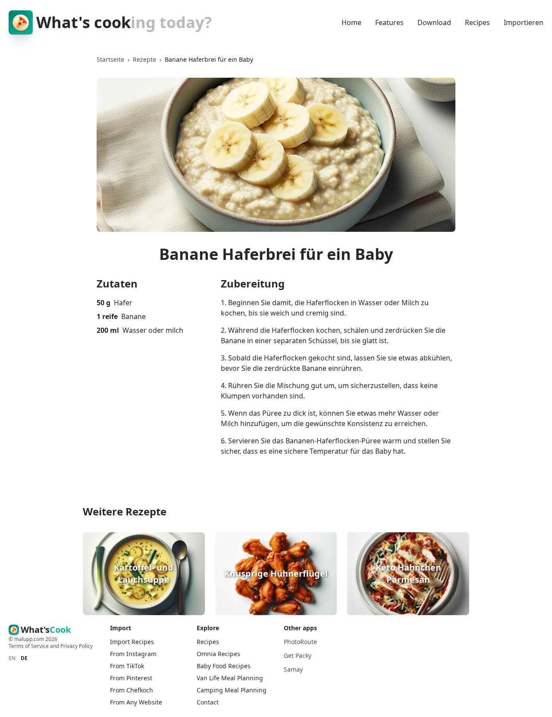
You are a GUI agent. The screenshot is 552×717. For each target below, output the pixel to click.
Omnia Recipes (218, 654)
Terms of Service (29, 646)
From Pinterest (131, 678)
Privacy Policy (76, 646)
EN (12, 658)
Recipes (477, 22)
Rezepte (144, 59)
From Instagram (133, 654)
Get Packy (297, 655)
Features (389, 22)
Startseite (110, 59)
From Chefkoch (131, 690)
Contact (208, 702)
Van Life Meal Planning (230, 678)
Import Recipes (132, 642)
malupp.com (29, 639)
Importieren (523, 22)
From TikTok (127, 666)
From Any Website (136, 702)
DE (24, 658)
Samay (293, 669)
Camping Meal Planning (232, 690)
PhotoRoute (300, 642)
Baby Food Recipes (224, 666)
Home (351, 22)
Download (434, 22)
